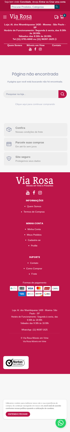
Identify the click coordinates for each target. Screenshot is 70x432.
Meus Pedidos (34, 234)
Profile (34, 245)
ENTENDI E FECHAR (18, 414)
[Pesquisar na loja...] (62, 94)
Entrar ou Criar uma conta (52, 2)
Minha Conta (34, 229)
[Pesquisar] (57, 7)
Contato (56, 45)
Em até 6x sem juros (26, 146)
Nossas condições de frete (29, 132)
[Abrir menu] (5, 17)
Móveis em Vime (36, 45)
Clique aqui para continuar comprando (35, 104)
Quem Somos (14, 45)
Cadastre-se (34, 240)
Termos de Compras (34, 211)
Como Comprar (34, 268)
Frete (34, 274)
